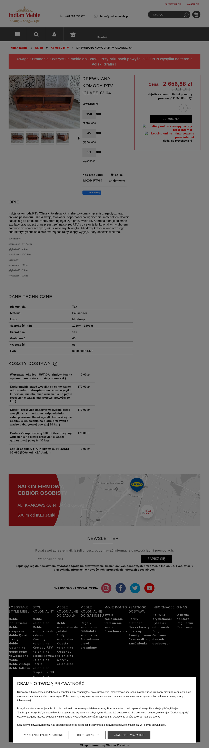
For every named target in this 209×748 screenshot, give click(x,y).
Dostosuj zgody (88, 735)
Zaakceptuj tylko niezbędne (42, 735)
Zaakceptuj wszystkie (129, 735)
